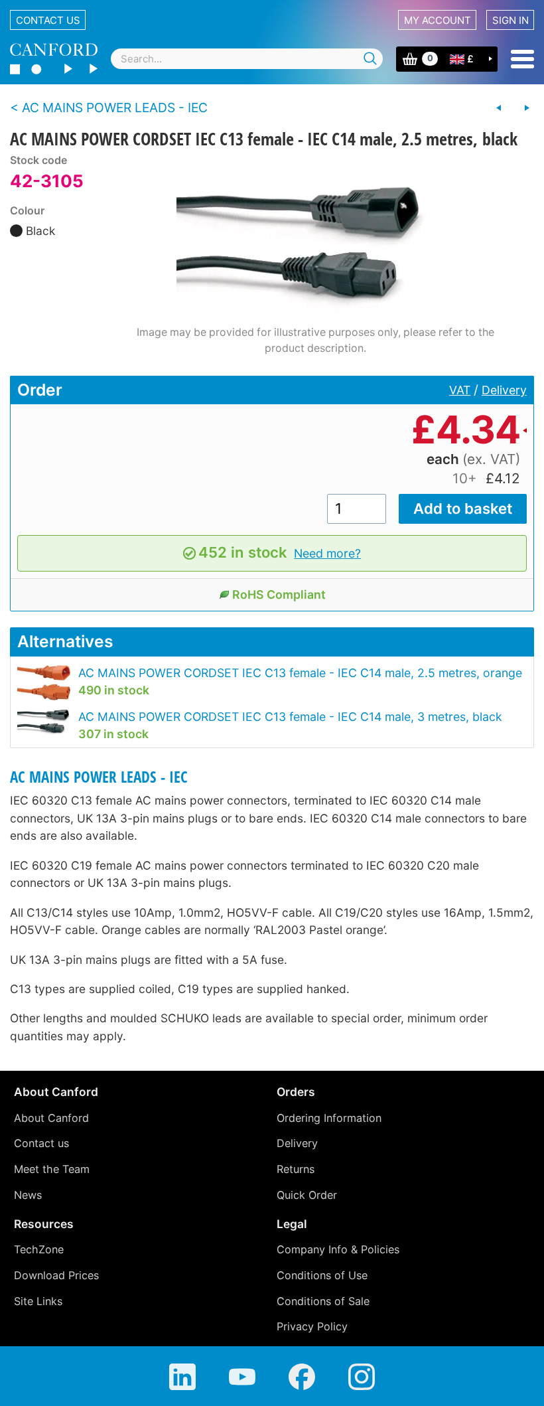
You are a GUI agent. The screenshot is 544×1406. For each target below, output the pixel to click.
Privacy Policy (312, 1326)
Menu (522, 59)
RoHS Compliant (279, 594)
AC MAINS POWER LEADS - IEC (99, 777)
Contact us (48, 20)
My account (437, 20)
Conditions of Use (322, 1275)
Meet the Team (52, 1169)
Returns (295, 1169)
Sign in (510, 20)
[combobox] (247, 58)
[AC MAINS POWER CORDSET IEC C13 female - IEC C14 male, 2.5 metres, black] (315, 238)
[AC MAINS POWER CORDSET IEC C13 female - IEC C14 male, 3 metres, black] (526, 108)
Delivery (504, 390)
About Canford (51, 1118)
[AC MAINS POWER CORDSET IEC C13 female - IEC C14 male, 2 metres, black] (499, 108)
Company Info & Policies (338, 1249)
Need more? (327, 553)
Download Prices (56, 1275)
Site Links (38, 1301)
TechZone (39, 1249)
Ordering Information (329, 1118)
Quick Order (307, 1195)
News (28, 1195)
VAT (459, 390)
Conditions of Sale (323, 1301)
